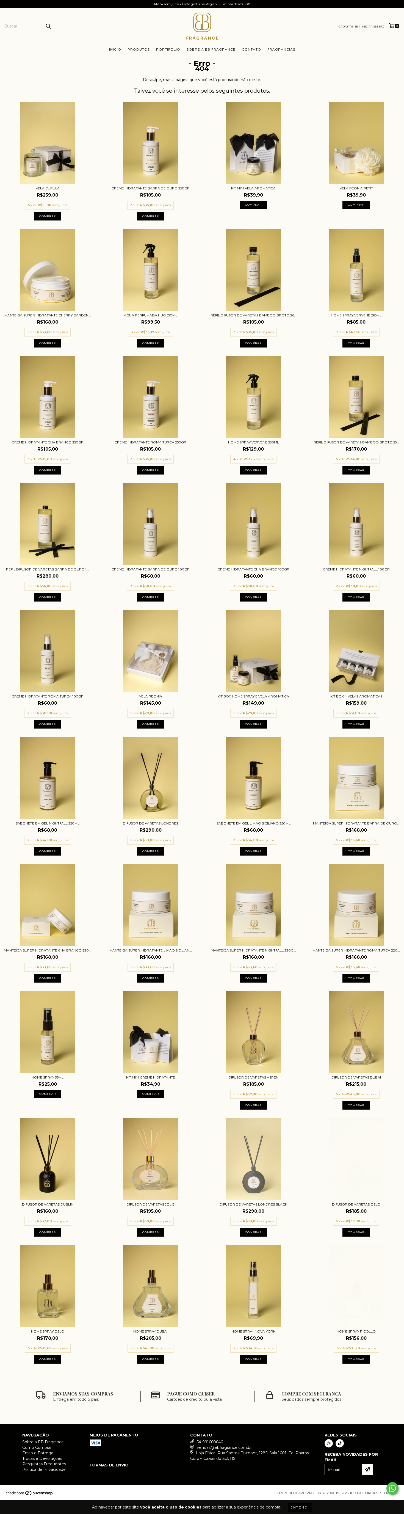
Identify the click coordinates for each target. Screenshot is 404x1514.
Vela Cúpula (48, 188)
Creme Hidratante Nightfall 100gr (356, 569)
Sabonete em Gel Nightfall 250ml (47, 823)
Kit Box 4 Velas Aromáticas (356, 696)
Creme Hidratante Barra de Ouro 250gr (151, 188)
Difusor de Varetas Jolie (150, 1204)
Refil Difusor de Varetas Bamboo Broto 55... (356, 442)
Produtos (139, 49)
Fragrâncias (281, 49)
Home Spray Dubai (150, 1331)
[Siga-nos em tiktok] (340, 1443)
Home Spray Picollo (356, 1331)
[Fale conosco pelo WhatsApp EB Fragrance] (392, 1488)
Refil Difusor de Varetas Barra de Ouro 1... (47, 569)
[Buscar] (48, 26)
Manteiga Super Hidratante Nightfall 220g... (253, 950)
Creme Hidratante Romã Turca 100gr (48, 696)
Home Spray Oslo (47, 1331)
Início (115, 49)
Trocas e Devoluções (42, 1458)
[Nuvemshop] (29, 1494)
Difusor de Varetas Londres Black (253, 1204)
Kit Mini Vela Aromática (253, 188)
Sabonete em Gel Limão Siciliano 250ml (253, 823)
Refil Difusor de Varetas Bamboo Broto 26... (254, 315)
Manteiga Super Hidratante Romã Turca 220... (356, 950)
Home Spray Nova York (253, 1331)
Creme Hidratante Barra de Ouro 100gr (151, 569)
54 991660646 (210, 1441)
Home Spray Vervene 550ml (253, 442)
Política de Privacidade (44, 1469)
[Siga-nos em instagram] (329, 1443)
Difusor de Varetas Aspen (253, 1077)
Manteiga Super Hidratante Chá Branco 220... (47, 950)
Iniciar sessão (373, 26)
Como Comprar (37, 1447)
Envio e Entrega (37, 1452)
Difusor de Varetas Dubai (356, 1077)
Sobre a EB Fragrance (211, 49)
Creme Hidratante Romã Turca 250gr (150, 442)
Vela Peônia (150, 696)
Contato (251, 49)
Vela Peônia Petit (356, 188)
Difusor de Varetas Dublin (47, 1204)
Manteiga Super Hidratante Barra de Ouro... (356, 823)
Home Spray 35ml (47, 1077)
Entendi (299, 1507)
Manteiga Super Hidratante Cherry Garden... (47, 315)
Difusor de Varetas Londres (150, 823)
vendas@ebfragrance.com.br (224, 1447)
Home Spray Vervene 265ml (356, 315)
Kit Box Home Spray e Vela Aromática (253, 696)
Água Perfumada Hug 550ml (150, 315)
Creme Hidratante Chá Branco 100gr (253, 569)
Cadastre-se (348, 26)
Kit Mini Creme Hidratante (150, 1077)
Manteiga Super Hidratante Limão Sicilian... (150, 950)
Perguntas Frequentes (44, 1463)
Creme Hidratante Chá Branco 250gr (48, 442)
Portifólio (168, 49)
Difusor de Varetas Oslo (356, 1204)
